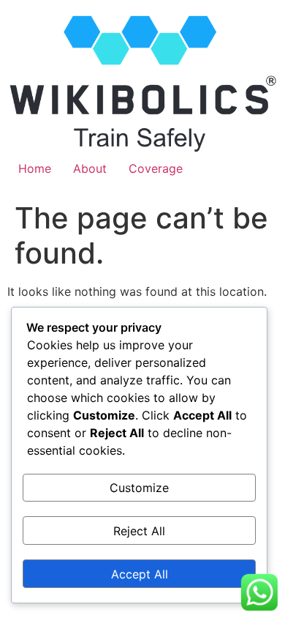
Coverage (156, 168)
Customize (139, 487)
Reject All (139, 531)
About (90, 168)
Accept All (139, 574)
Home (34, 168)
